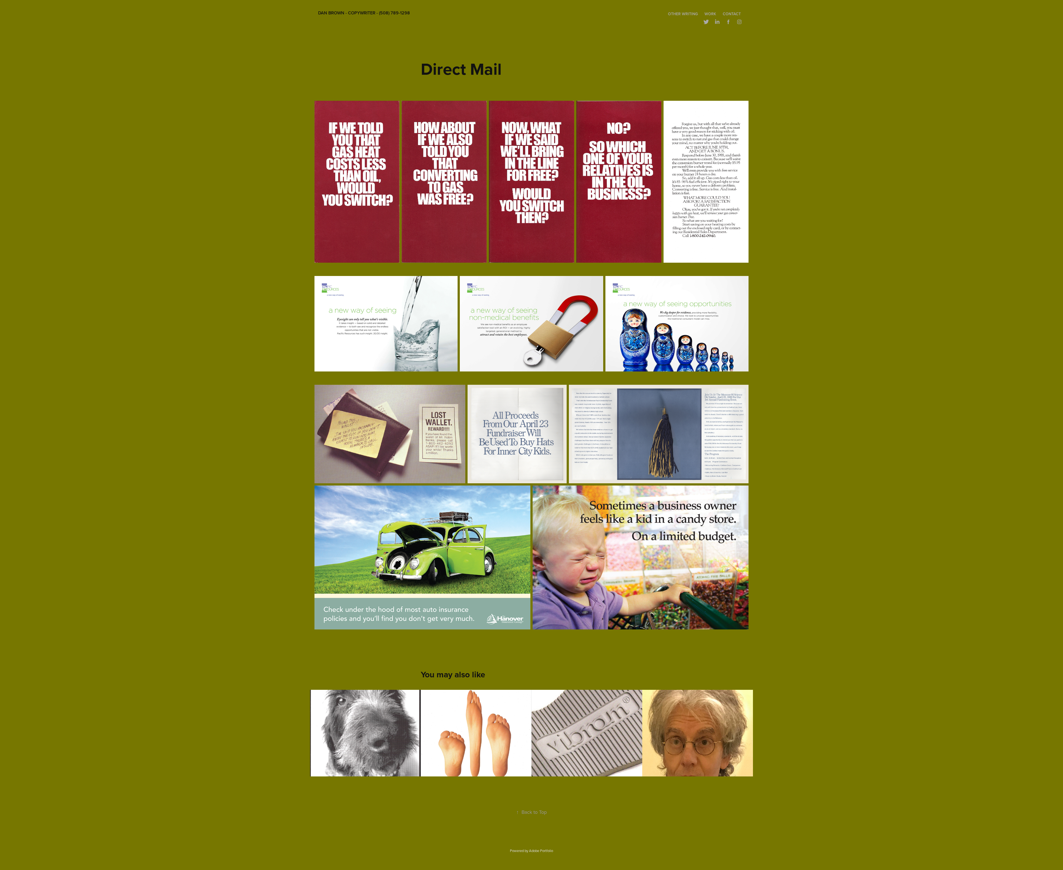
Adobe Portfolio (541, 850)
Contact (732, 14)
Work (710, 14)
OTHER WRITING (683, 14)
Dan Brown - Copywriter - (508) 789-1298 (364, 13)
